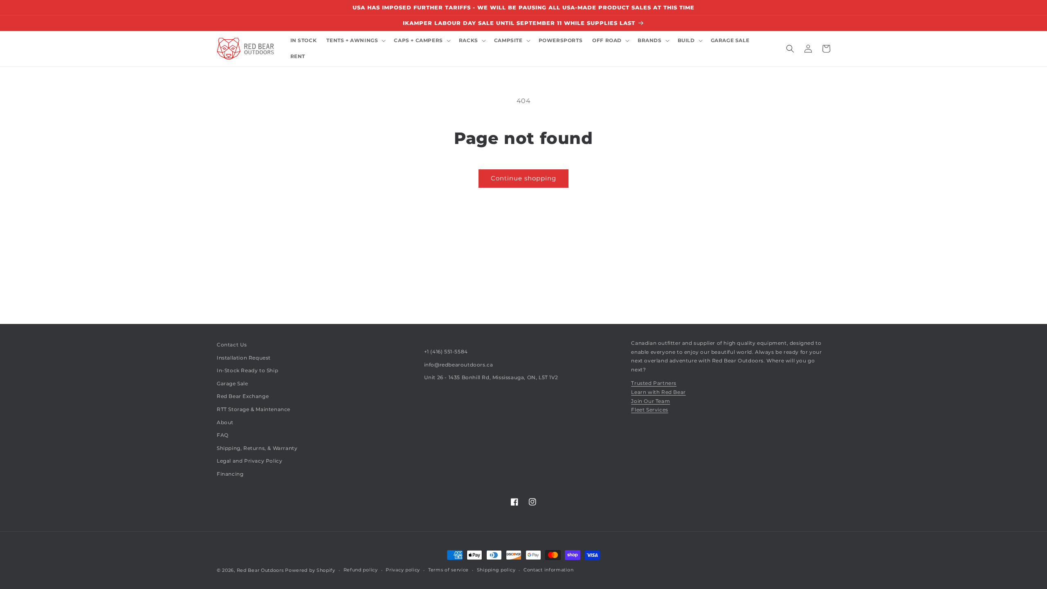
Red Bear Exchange (243, 396)
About (225, 422)
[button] (355, 41)
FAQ (223, 435)
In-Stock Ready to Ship (247, 370)
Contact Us (232, 345)
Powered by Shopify (310, 570)
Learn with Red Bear (658, 392)
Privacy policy (403, 570)
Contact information (548, 570)
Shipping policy (496, 570)
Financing (230, 474)
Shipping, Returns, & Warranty (257, 448)
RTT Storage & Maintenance (253, 409)
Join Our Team (650, 401)
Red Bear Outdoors (260, 570)
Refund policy (361, 570)
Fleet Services (649, 410)
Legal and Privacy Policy (249, 461)
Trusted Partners (653, 383)
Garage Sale (232, 383)
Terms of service (448, 570)
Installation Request (244, 358)
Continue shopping (523, 178)
